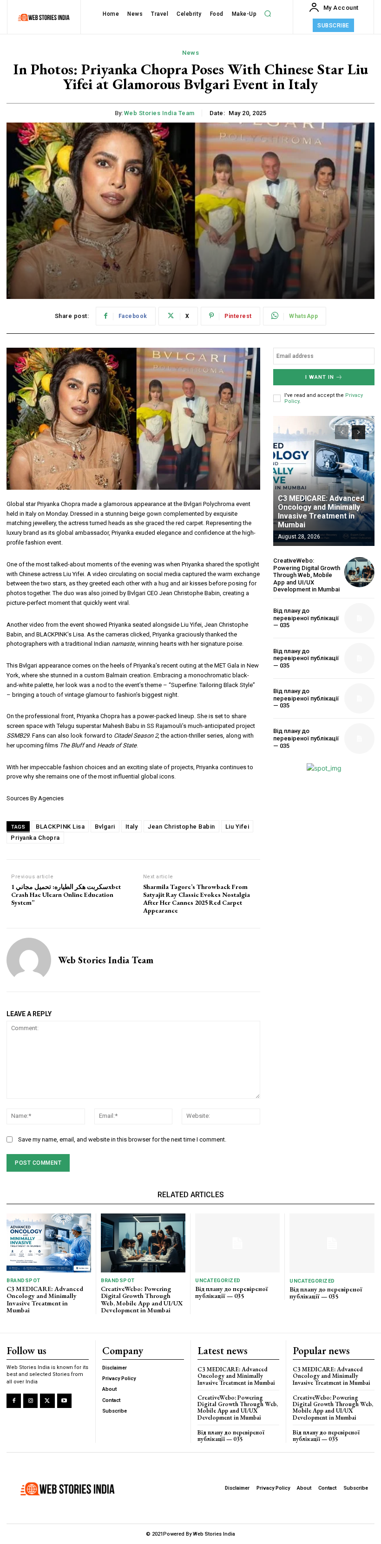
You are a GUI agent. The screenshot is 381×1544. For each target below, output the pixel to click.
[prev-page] (341, 432)
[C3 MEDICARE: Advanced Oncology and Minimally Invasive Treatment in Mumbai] (323, 481)
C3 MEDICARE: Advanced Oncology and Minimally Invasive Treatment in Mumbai (321, 512)
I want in (319, 377)
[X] (47, 1401)
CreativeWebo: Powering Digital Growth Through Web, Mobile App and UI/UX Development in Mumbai (306, 575)
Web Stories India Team (159, 113)
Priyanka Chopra (35, 837)
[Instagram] (30, 1401)
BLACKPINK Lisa (60, 826)
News (190, 52)
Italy (131, 826)
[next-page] (358, 432)
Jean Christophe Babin (181, 826)
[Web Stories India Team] (29, 960)
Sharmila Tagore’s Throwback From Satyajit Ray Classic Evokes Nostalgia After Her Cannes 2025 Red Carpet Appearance (196, 898)
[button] (268, 14)
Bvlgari (105, 826)
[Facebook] (14, 1401)
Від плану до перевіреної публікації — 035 (306, 618)
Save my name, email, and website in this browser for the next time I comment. (122, 1139)
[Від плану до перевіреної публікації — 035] (359, 618)
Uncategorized (218, 1280)
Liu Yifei (237, 826)
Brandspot (23, 1280)
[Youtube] (64, 1401)
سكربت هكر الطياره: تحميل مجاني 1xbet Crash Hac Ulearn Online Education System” (66, 894)
